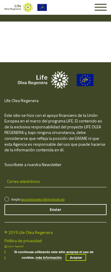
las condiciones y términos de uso (43, 199)
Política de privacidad (23, 240)
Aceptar (76, 257)
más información (49, 257)
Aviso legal (13, 246)
